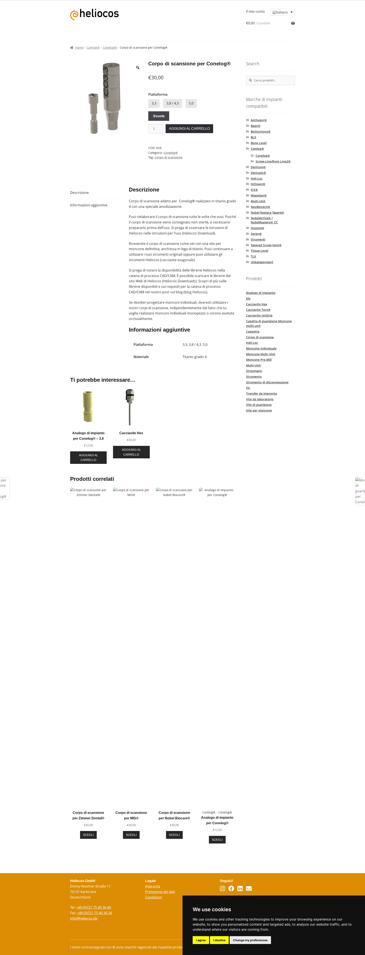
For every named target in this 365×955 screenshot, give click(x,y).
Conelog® (110, 47)
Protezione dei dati (160, 891)
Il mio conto (255, 11)
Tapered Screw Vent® (266, 245)
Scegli (88, 834)
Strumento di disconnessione (267, 382)
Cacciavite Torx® (258, 310)
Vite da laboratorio (260, 399)
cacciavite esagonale (177, 260)
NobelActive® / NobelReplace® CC (264, 220)
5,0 (191, 103)
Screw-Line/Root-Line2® (273, 161)
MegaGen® (259, 195)
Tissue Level (259, 251)
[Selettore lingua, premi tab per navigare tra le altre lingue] (282, 12)
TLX (253, 256)
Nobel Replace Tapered (267, 213)
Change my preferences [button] (250, 940)
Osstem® (257, 228)
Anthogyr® (259, 120)
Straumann (254, 371)
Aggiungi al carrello (189, 128)
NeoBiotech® (260, 207)
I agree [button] (201, 940)
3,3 (154, 103)
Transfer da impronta (261, 393)
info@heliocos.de (83, 918)
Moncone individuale (261, 348)
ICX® (254, 190)
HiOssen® (258, 184)
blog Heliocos (195, 292)
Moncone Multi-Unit (260, 354)
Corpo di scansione (168, 157)
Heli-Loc (257, 178)
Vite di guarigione (259, 405)
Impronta (152, 886)
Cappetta (252, 331)
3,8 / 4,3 (172, 103)
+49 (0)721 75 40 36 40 (93, 907)
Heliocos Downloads (179, 281)
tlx (248, 388)
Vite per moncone (259, 410)
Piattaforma (158, 94)
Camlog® (93, 47)
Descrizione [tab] (79, 192)
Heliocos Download (198, 233)
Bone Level (259, 143)
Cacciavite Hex (256, 304)
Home (79, 47)
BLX (253, 137)
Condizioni (153, 897)
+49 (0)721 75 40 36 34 (94, 913)
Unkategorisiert (262, 262)
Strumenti (258, 239)
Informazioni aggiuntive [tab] (89, 205)
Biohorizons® (261, 132)
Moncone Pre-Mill (259, 360)
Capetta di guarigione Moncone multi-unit (269, 323)
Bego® (255, 126)
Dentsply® (258, 173)
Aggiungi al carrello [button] (88, 457)
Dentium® (258, 167)
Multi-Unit (258, 201)
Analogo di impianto (260, 293)
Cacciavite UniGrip (259, 315)
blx (248, 298)
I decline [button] (219, 940)
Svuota (159, 115)
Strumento (254, 377)
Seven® (256, 234)
